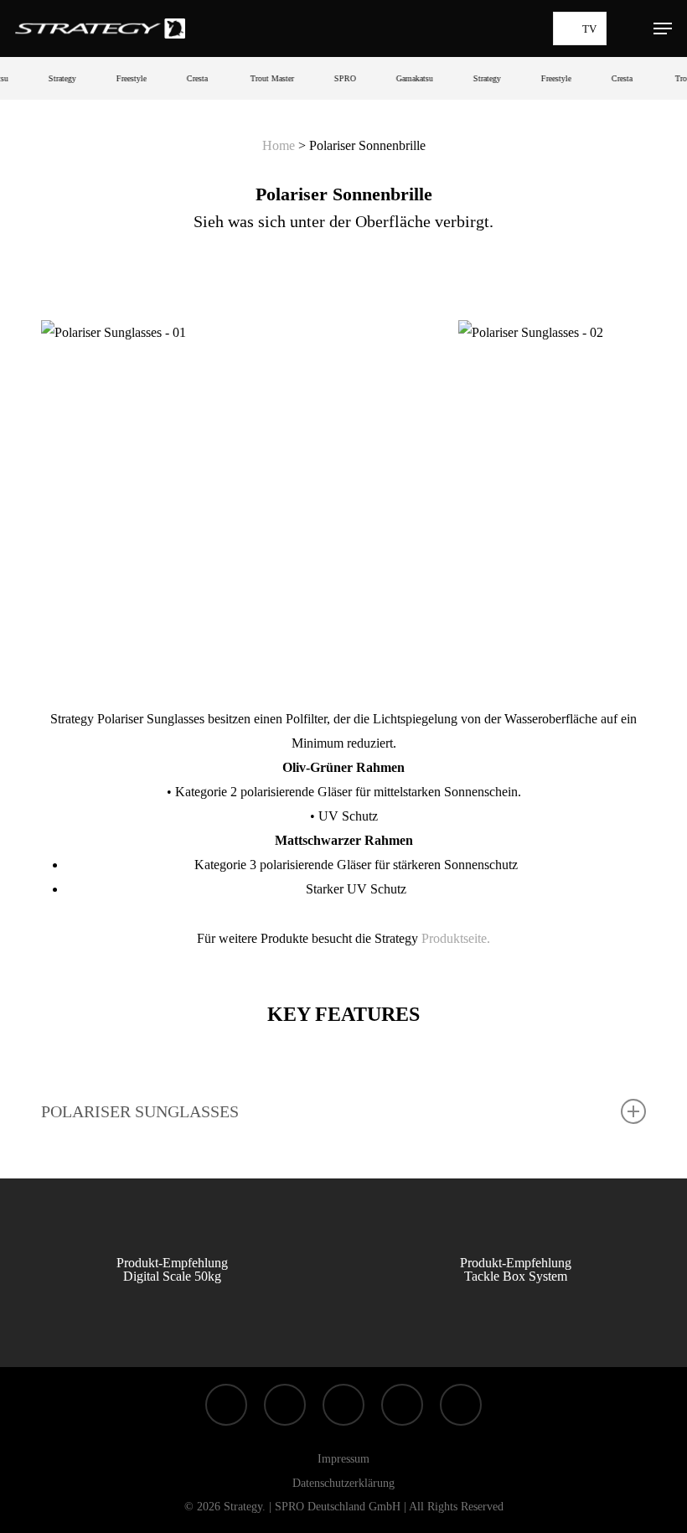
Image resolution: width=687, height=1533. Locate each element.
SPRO (336, 78)
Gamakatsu (405, 78)
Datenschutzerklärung (343, 1483)
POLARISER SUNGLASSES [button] (140, 1111)
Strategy (53, 78)
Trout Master (263, 78)
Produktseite (454, 938)
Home (278, 145)
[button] (662, 28)
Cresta (188, 78)
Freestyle (122, 78)
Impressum (343, 1459)
